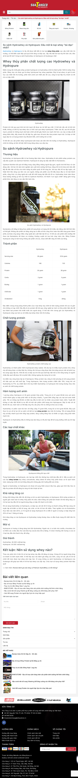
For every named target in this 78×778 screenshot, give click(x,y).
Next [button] (75, 700)
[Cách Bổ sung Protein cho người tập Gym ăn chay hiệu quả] (7, 690)
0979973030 (9, 715)
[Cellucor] (24, 700)
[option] (9, 700)
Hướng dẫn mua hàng (9, 733)
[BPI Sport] (68, 700)
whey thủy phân (53, 51)
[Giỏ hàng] (73, 12)
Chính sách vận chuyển (35, 735)
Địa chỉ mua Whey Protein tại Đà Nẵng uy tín (19, 583)
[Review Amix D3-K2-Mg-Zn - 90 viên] (7, 656)
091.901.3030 (12, 758)
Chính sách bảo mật (34, 733)
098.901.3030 (24, 758)
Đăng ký (71, 749)
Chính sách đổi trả (33, 738)
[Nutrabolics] (53, 700)
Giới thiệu (56, 735)
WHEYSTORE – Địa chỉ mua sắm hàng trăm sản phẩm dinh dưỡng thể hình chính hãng (33, 588)
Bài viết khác (8, 650)
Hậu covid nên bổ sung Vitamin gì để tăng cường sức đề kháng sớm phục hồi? (31, 591)
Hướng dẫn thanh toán (9, 735)
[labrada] (9, 700)
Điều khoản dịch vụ (8, 740)
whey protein (42, 411)
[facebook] (4, 723)
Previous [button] (3, 700)
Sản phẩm (56, 738)
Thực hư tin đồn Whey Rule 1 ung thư (17, 586)
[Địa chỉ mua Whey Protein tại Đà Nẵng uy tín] (7, 663)
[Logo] (39, 5)
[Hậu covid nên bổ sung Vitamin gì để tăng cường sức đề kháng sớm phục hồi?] (7, 683)
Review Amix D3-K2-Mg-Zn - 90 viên (16, 581)
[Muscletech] (39, 700)
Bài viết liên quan (15, 577)
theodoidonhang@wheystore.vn (15, 718)
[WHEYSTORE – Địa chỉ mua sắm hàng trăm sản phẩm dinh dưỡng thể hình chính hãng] (7, 676)
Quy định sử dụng (33, 740)
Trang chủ (56, 733)
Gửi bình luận (10, 623)
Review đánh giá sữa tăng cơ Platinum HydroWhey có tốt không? (35, 568)
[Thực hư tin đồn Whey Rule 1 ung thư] (7, 669)
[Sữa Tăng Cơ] (4, 748)
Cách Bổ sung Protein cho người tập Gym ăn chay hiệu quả (24, 593)
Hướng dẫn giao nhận (9, 738)
